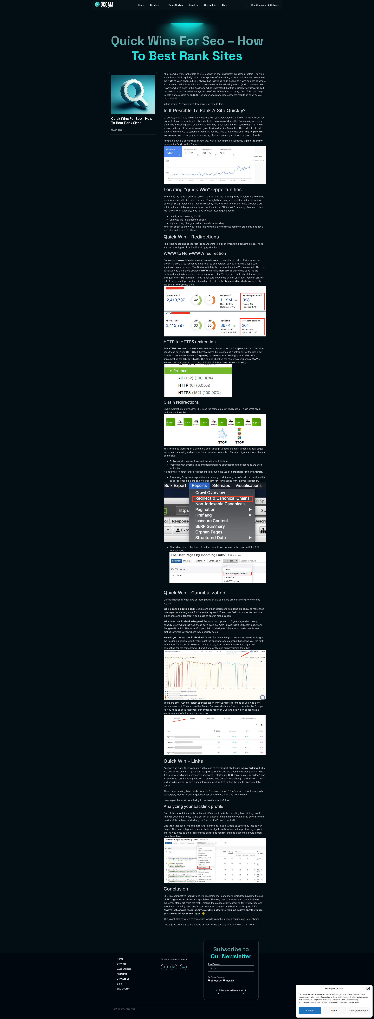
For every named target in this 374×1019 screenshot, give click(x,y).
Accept (310, 1010)
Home (141, 5)
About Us (193, 5)
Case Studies (176, 5)
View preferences (358, 1010)
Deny (334, 1010)
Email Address (214, 964)
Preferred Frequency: (217, 977)
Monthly (230, 980)
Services (154, 5)
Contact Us (210, 5)
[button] (368, 988)
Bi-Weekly (216, 980)
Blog (224, 5)
